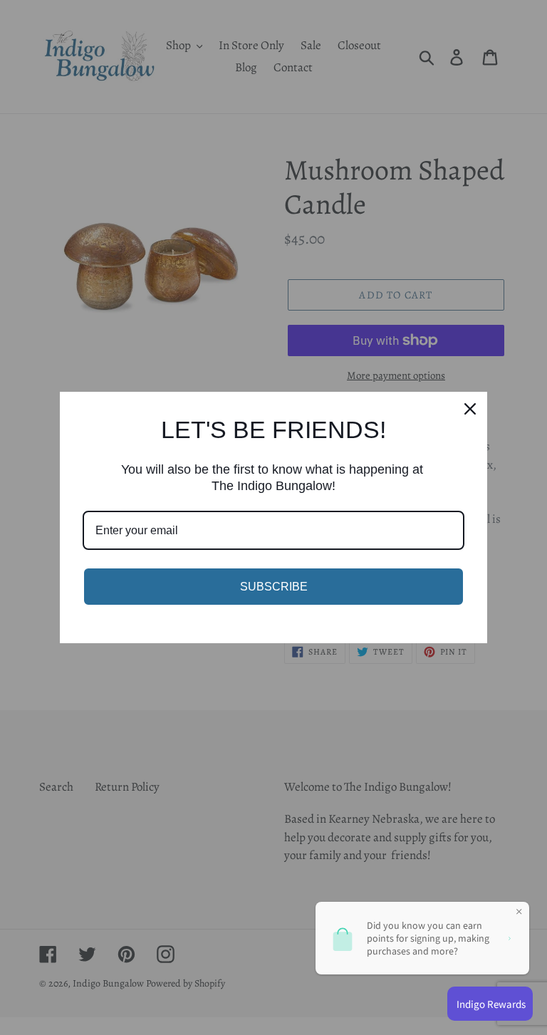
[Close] (470, 409)
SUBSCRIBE (274, 587)
